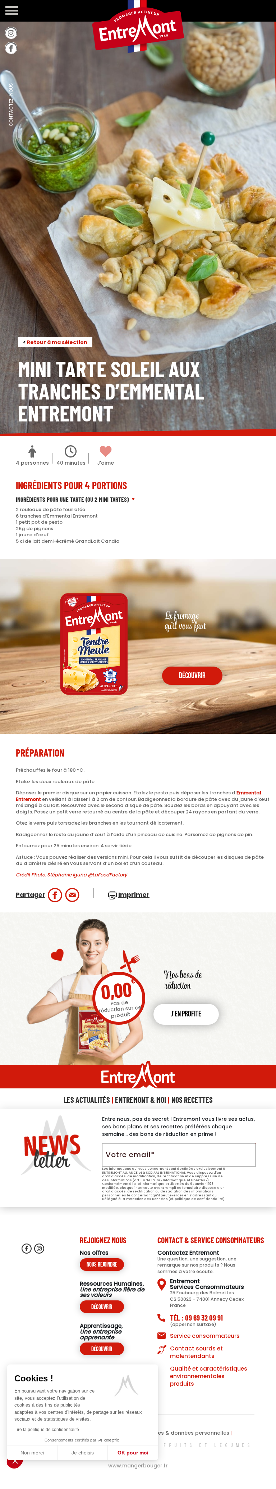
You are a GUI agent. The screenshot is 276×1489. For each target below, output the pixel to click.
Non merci (32, 1453)
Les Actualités (87, 1099)
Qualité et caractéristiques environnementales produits (208, 1376)
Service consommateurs (205, 1336)
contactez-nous (11, 120)
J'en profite (186, 1014)
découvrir (192, 676)
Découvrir (101, 1307)
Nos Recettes (192, 1099)
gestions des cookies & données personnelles (168, 1432)
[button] (15, 1460)
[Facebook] (11, 48)
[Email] (72, 895)
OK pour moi (133, 1453)
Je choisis (83, 1453)
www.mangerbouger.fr (138, 1465)
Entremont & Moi (140, 1099)
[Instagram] (11, 33)
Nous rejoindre (102, 1265)
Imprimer (134, 894)
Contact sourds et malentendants (196, 1352)
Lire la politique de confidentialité (46, 1429)
